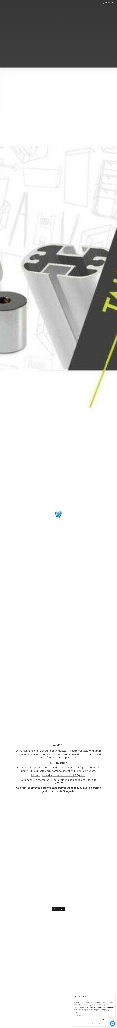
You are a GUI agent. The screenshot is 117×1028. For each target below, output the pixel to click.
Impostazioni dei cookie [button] (93, 1024)
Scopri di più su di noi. (80, 1015)
